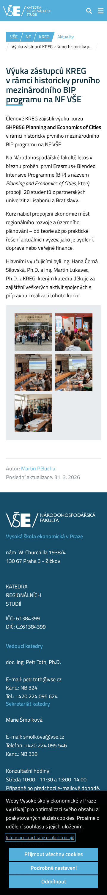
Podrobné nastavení (54, 868)
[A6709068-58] (33, 413)
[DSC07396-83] (33, 372)
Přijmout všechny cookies (53, 854)
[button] (89, 10)
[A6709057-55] (33, 332)
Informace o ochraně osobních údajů (40, 837)
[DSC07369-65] (73, 372)
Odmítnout (53, 881)
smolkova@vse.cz (43, 737)
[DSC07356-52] (73, 332)
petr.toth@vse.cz (42, 679)
